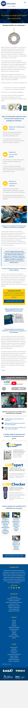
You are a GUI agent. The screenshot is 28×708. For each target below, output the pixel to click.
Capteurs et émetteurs (14, 636)
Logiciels (14, 637)
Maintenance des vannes (14, 605)
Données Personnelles (14, 659)
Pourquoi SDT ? (14, 647)
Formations (14, 652)
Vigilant (14, 632)
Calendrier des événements (14, 654)
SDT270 (14, 622)
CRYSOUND (14, 634)
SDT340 (14, 620)
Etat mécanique (14, 597)
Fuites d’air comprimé (14, 600)
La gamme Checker (14, 629)
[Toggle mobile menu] (25, 2)
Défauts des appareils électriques (14, 602)
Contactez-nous (14, 651)
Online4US (14, 631)
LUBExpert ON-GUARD (14, 627)
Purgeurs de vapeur (14, 604)
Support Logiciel (14, 657)
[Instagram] (11, 587)
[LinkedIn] (14, 587)
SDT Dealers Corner (6, 664)
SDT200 (14, 624)
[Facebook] (9, 587)
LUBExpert (14, 625)
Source (3, 370)
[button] (14, 419)
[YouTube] (19, 587)
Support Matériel (14, 656)
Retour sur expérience (14, 661)
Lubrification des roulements (14, 599)
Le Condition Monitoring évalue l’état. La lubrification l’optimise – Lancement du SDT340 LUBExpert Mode (16, 524)
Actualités (14, 649)
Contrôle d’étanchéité (14, 609)
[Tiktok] (16, 587)
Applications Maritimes (14, 611)
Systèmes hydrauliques (14, 607)
